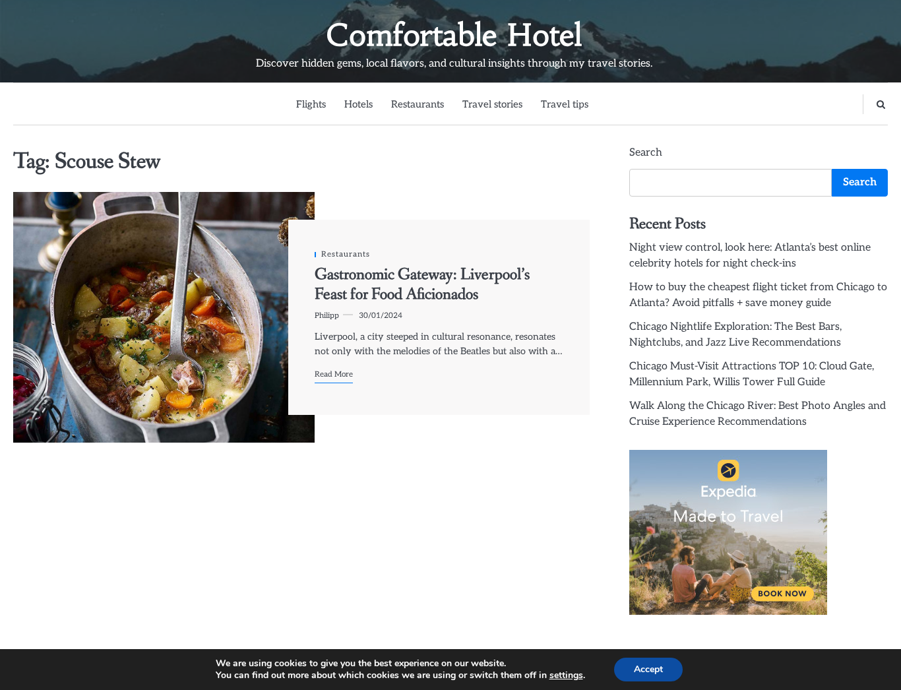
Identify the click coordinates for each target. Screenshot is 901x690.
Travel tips (564, 104)
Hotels (358, 104)
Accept (648, 669)
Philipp (327, 315)
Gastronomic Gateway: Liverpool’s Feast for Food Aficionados (422, 284)
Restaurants (417, 104)
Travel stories (492, 104)
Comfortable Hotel (454, 34)
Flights (311, 104)
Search (645, 152)
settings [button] (566, 675)
